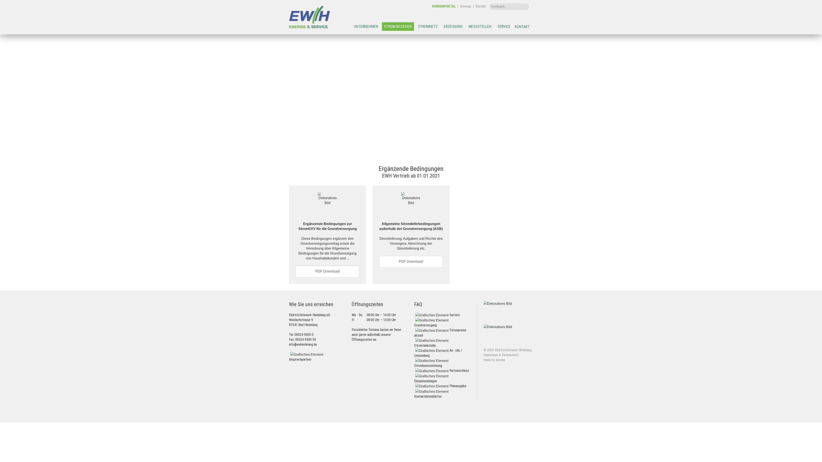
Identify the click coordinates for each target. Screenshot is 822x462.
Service (504, 26)
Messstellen (480, 26)
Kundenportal (444, 6)
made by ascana (494, 360)
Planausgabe (458, 386)
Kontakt (480, 6)
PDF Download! (327, 271)
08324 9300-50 (305, 340)
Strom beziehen (398, 26)
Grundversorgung (425, 325)
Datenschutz (510, 355)
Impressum (491, 355)
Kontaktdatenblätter (428, 396)
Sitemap (465, 6)
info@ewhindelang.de (303, 344)
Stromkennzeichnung (428, 366)
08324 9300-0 (304, 335)
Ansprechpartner (300, 359)
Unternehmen (366, 26)
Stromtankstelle (425, 346)
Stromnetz (428, 26)
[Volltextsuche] (525, 6)
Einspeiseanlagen (425, 381)
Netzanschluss (459, 371)
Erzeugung (453, 26)
